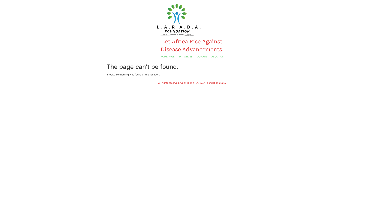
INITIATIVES (185, 56)
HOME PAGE (167, 56)
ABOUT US (217, 56)
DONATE (202, 56)
